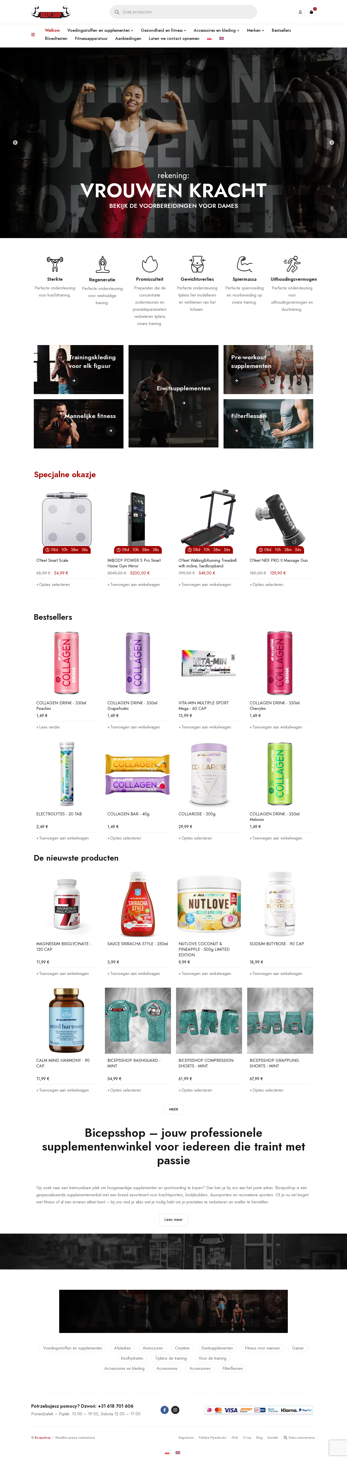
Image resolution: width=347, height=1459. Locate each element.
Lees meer (173, 1219)
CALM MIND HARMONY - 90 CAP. (63, 1063)
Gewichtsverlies (197, 279)
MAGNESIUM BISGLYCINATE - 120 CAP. (63, 946)
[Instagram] (175, 1410)
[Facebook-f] (165, 1410)
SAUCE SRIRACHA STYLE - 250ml (137, 944)
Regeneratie (102, 279)
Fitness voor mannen (262, 1348)
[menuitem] (209, 39)
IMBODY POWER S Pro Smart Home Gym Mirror (62, 563)
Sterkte (55, 279)
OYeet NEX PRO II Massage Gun (208, 560)
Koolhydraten (132, 1358)
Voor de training (212, 1358)
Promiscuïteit (149, 279)
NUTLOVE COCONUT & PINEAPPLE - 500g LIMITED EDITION (204, 949)
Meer (173, 1109)
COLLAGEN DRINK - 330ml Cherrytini (274, 705)
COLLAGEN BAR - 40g (128, 814)
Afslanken (122, 1348)
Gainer (298, 1348)
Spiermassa (245, 279)
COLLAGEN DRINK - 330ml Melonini (274, 816)
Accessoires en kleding (124, 1368)
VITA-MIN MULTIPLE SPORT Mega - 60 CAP (204, 705)
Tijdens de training (171, 1358)
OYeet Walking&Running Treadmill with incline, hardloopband (136, 563)
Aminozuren (153, 1348)
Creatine (182, 1348)
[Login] (300, 12)
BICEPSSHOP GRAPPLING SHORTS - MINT (274, 1063)
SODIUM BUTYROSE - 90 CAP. (277, 944)
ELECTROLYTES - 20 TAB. (59, 814)
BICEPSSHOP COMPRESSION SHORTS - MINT (206, 1063)
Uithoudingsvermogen (294, 279)
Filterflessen (233, 1368)
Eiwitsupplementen (217, 1348)
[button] (62, 584)
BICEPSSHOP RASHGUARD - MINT (134, 1063)
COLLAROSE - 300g (197, 814)
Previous (15, 142)
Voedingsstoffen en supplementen (72, 1348)
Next (331, 142)
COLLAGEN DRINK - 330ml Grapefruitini (132, 705)
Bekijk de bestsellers (173, 205)
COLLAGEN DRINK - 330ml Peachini (61, 705)
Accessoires (167, 1368)
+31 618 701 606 (115, 1406)
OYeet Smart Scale (266, 560)
